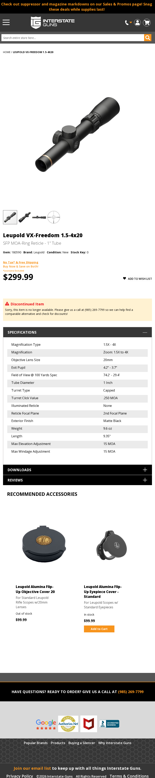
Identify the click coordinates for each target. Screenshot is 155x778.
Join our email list (32, 768)
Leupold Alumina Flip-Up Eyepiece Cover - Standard (103, 591)
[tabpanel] (43, 567)
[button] (137, 22)
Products (58, 743)
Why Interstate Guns (114, 743)
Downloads (19, 469)
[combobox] (74, 37)
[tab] (77, 396)
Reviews (15, 480)
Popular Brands (36, 743)
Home (6, 52)
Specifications (22, 332)
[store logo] (67, 23)
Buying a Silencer (81, 743)
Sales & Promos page (122, 4)
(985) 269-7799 (130, 691)
